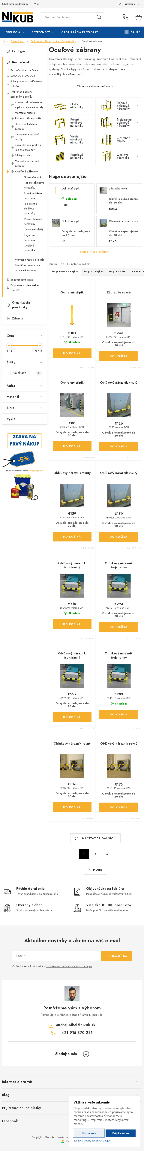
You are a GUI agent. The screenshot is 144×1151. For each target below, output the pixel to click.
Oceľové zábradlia (29, 248)
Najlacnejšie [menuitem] (93, 271)
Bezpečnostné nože (21, 279)
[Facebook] (86, 1054)
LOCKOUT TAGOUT (22, 76)
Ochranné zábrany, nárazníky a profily (21, 94)
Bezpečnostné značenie (24, 70)
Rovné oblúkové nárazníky (33, 195)
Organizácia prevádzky (21, 305)
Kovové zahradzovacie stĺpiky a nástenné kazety (29, 104)
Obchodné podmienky (15, 4)
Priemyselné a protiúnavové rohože (26, 83)
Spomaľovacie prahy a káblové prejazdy (28, 147)
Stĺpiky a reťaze (24, 155)
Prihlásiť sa (116, 956)
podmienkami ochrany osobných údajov (69, 966)
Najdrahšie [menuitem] (117, 271)
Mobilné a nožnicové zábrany (27, 163)
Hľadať (99, 17)
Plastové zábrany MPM (28, 118)
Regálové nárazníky (29, 237)
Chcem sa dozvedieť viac (94, 86)
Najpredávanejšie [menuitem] (65, 271)
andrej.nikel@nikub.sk (76, 1025)
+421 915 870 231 (126, 17)
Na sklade (27, 373)
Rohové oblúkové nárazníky (34, 185)
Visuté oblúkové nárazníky (33, 221)
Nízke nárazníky (33, 177)
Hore (97, 870)
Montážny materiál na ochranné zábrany (27, 268)
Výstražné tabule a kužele (29, 260)
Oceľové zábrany (26, 171)
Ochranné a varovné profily (27, 137)
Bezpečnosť (21, 62)
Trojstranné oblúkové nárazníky (30, 208)
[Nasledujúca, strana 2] (95, 854)
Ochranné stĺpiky (34, 229)
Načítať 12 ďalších (98, 838)
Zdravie (17, 318)
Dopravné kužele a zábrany (26, 126)
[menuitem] (15, 32)
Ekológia (18, 51)
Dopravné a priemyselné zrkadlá (24, 287)
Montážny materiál (25, 113)
